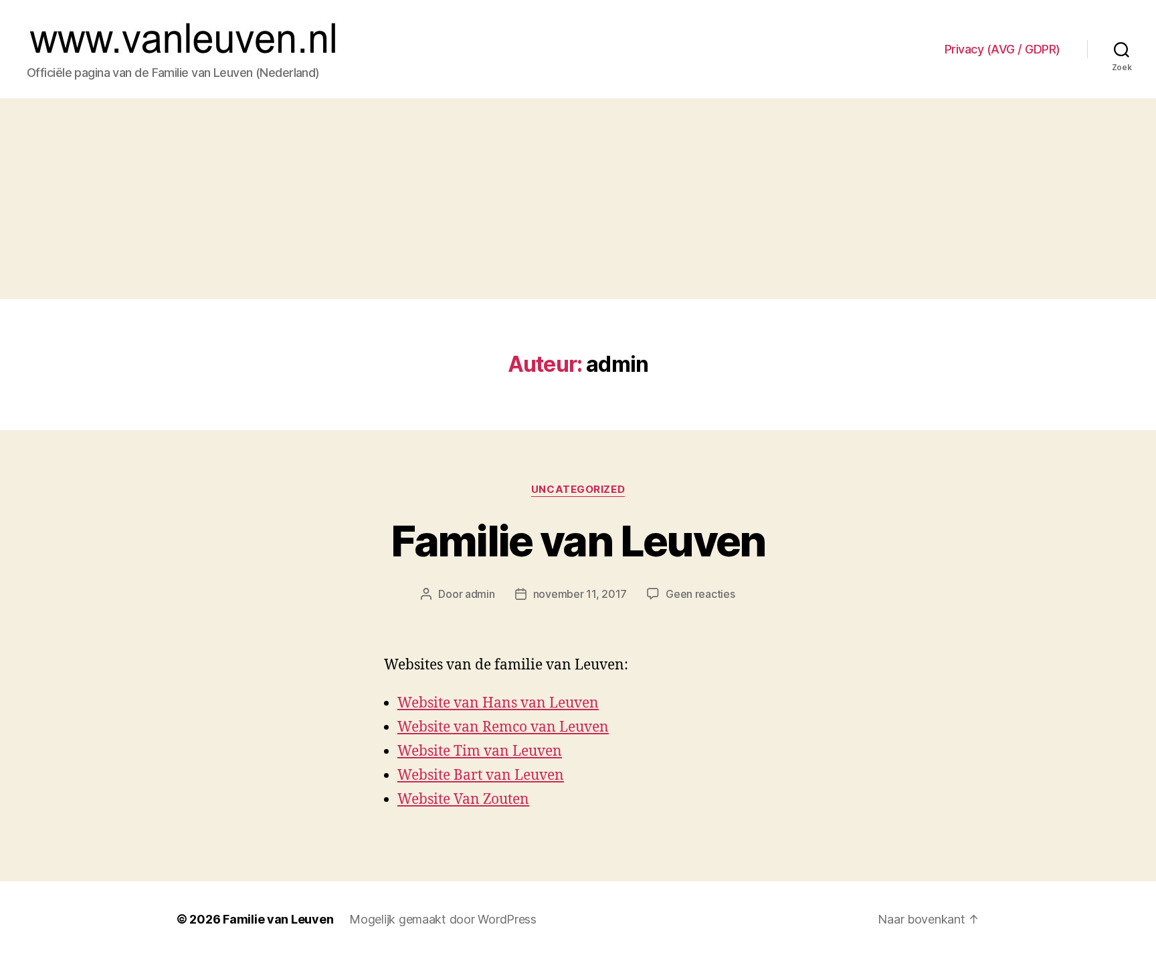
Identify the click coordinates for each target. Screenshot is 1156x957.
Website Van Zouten (463, 799)
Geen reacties (700, 594)
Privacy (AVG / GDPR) (1002, 49)
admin (480, 594)
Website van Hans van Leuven (498, 703)
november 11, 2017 (580, 594)
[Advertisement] (578, 198)
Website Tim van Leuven (479, 751)
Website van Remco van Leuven (503, 727)
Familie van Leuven (578, 540)
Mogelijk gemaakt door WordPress (443, 919)
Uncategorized (578, 490)
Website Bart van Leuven (480, 775)
